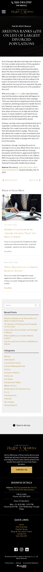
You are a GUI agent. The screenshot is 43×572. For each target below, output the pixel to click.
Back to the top (23, 425)
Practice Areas (21, 529)
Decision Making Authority (14, 366)
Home (21, 525)
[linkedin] (27, 549)
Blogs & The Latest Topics (21, 531)
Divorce (28, 26)
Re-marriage (9, 402)
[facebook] (16, 549)
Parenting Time (10, 395)
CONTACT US (21, 470)
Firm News (8, 379)
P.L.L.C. (7, 392)
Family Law (8, 376)
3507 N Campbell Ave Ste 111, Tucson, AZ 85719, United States (23, 489)
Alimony (7, 356)
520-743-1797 (23, 2)
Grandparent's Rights (12, 382)
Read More (8, 251)
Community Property (12, 363)
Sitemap (18, 563)
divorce (18, 94)
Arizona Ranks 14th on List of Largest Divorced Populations (21, 37)
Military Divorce (10, 386)
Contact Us (21, 534)
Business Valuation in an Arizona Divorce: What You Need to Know (20, 233)
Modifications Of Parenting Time (17, 389)
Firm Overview (21, 527)
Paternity (8, 399)
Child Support (9, 360)
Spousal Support (10, 405)
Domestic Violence (12, 373)
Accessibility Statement (30, 563)
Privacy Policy (9, 563)
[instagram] (21, 549)
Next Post (33, 180)
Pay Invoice (21, 5)
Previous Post (11, 180)
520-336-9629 (24, 496)
